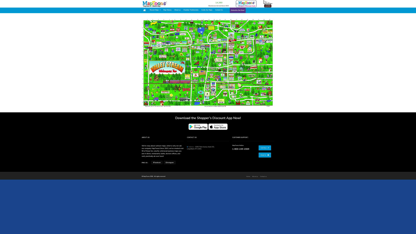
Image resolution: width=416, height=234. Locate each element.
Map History (167, 10)
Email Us (263, 155)
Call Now (264, 148)
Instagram (170, 163)
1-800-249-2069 (240, 149)
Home (248, 176)
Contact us (263, 176)
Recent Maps (154, 10)
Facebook (157, 163)
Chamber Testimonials (190, 10)
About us (177, 10)
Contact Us (219, 10)
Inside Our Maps (206, 10)
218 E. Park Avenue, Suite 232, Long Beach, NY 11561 (200, 148)
